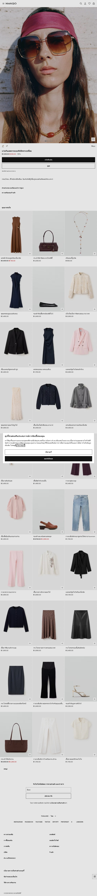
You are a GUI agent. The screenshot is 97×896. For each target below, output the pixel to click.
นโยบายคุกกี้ (20, 445)
